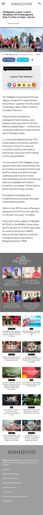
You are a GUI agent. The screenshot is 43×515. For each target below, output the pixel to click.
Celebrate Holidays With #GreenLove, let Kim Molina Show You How (31, 411)
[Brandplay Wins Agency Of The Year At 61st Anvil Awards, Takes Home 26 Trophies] (11, 321)
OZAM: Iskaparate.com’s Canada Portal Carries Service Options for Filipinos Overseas (12, 437)
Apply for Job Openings (10, 474)
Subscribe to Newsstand (11, 483)
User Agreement (8, 487)
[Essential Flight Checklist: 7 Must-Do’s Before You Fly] (31, 321)
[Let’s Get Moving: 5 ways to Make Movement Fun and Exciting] (31, 372)
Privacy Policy (7, 492)
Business (12, 380)
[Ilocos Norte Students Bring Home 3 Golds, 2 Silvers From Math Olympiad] (31, 296)
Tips (31, 329)
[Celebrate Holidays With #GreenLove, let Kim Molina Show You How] (31, 400)
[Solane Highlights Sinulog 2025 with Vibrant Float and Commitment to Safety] (31, 347)
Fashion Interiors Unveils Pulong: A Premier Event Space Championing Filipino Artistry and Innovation (12, 385)
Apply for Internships (10, 478)
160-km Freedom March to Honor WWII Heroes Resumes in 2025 (12, 358)
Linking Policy (7, 501)
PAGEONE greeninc (11, 54)
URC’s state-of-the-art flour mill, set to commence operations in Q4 (11, 412)
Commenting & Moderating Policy (15, 496)
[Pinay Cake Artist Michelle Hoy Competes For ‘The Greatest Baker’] (31, 272)
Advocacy (11, 354)
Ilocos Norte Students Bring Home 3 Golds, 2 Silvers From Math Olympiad (31, 306)
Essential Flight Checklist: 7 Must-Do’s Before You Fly (31, 332)
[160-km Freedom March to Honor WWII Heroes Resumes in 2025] (11, 347)
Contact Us (6, 469)
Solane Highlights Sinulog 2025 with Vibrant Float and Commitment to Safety (31, 359)
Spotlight (11, 329)
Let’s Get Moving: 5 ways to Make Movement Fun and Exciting (31, 384)
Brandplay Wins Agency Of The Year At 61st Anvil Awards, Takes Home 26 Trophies (11, 333)
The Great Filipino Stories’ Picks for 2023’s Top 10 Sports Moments (11, 305)
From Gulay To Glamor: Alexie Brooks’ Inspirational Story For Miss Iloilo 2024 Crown (11, 282)
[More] (32, 59)
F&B (31, 380)
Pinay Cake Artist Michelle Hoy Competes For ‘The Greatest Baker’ (31, 281)
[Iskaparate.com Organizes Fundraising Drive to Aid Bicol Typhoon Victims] (31, 425)
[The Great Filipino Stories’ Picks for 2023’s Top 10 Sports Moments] (11, 296)
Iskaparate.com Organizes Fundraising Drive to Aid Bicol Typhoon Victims (31, 437)
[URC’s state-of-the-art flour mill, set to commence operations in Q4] (11, 400)
